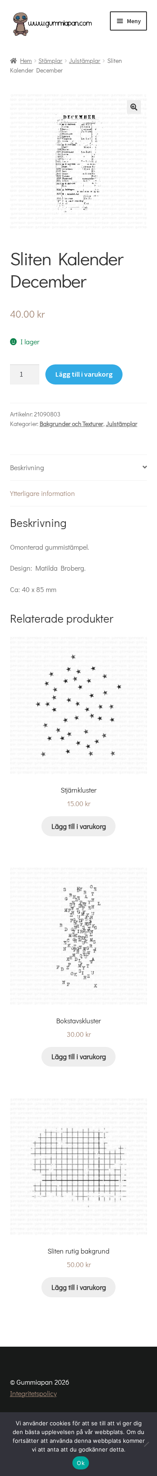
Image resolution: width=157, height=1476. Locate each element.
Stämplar (50, 60)
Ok (81, 1462)
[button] (134, 107)
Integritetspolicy (33, 1393)
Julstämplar (84, 60)
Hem (26, 60)
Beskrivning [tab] (27, 467)
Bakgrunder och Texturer (71, 423)
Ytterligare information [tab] (42, 493)
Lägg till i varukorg (84, 374)
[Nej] (146, 1444)
